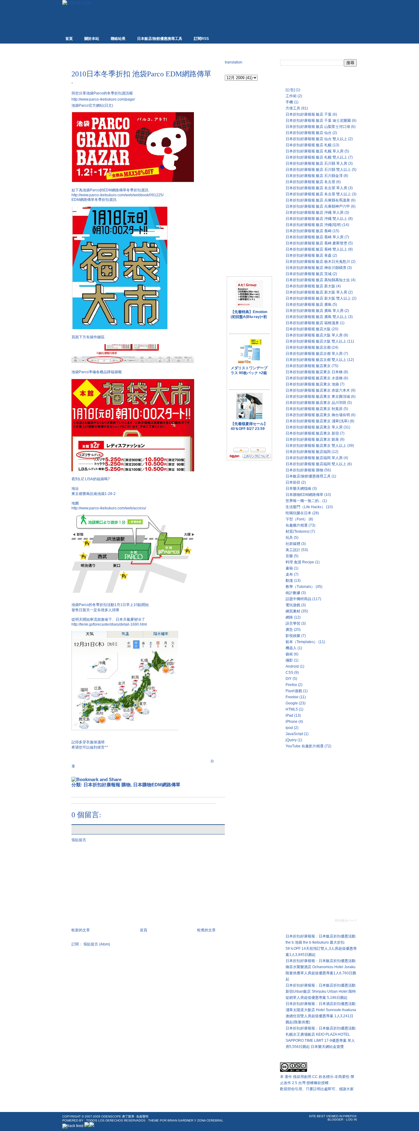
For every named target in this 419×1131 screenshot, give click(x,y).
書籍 (289, 568)
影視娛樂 (293, 636)
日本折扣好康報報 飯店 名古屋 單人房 (316, 188)
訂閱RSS (201, 38)
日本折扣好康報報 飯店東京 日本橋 (314, 372)
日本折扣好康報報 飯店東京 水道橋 (314, 378)
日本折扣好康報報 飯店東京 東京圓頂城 (318, 396)
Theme (153, 1120)
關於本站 (91, 38)
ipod (289, 728)
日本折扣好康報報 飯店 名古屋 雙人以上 (318, 194)
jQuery (291, 740)
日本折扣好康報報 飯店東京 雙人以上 (316, 445)
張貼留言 (78, 840)
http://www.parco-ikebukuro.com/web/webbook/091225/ (117, 195)
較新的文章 (80, 930)
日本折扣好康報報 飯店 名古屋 (310, 182)
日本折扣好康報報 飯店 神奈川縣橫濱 (316, 268)
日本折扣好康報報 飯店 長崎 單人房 (315, 237)
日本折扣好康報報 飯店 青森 (309, 255)
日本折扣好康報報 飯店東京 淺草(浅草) (317, 421)
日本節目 (293, 482)
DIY (289, 679)
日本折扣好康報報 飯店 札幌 (309, 145)
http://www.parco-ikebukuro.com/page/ (103, 99)
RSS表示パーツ (346, 920)
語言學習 (293, 623)
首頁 (69, 38)
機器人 (291, 648)
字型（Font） (297, 519)
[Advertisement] (143, 59)
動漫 (289, 580)
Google (292, 703)
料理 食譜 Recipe (300, 562)
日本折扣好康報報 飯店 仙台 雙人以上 (316, 139)
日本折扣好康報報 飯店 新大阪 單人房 (316, 292)
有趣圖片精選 (297, 525)
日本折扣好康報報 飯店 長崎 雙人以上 (316, 249)
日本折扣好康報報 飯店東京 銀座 (312, 439)
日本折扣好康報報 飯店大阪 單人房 (314, 335)
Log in (351, 1119)
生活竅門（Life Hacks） (305, 507)
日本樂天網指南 (298, 488)
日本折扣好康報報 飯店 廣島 (309, 304)
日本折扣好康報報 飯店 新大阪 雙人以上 (318, 298)
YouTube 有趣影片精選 (305, 746)
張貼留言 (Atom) (96, 944)
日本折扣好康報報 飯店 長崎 (309, 231)
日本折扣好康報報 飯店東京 (308, 366)
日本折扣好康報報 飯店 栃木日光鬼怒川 (318, 261)
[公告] (290, 90)
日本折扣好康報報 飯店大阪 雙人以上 (316, 341)
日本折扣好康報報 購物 (107, 784)
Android (292, 666)
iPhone (292, 721)
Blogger (335, 1119)
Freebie (292, 697)
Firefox (291, 685)
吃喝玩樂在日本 (298, 513)
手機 (289, 102)
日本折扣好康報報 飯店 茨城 (309, 274)
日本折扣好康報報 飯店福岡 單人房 (314, 458)
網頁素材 (293, 611)
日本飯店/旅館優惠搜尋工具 (159, 38)
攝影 (289, 660)
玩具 (289, 537)
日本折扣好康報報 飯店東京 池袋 (312, 384)
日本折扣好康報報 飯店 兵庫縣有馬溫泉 (318, 200)
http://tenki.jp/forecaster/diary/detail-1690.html (109, 624)
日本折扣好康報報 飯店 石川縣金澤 (314, 176)
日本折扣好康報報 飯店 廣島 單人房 (315, 311)
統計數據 (293, 593)
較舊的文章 (206, 930)
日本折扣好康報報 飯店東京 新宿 (312, 433)
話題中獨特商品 (298, 599)
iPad (289, 715)
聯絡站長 (118, 38)
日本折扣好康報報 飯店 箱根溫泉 (312, 323)
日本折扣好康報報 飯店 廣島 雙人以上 (316, 317)
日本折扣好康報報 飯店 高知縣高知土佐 (318, 280)
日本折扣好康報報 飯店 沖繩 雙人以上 (316, 219)
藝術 (289, 654)
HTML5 (292, 709)
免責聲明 (142, 1116)
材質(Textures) (297, 531)
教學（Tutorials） (300, 587)
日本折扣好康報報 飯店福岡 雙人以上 (316, 464)
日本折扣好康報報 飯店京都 (308, 347)
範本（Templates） (301, 642)
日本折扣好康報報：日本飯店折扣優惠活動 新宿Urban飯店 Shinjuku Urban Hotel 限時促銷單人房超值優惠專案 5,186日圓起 (321, 991)
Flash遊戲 (294, 691)
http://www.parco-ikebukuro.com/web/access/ (108, 508)
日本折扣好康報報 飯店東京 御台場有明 (318, 415)
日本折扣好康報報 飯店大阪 (308, 329)
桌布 (289, 574)
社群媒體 (293, 544)
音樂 (289, 556)
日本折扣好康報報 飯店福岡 (308, 452)
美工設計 (293, 550)
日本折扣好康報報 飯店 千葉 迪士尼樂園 (318, 120)
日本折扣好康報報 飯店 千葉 (309, 114)
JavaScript (294, 734)
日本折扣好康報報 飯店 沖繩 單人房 (315, 212)
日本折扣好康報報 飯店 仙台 (309, 133)
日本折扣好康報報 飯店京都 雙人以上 (316, 360)
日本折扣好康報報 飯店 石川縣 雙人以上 (318, 169)
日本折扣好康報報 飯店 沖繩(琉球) (313, 225)
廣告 (289, 629)
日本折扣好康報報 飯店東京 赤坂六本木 (318, 390)
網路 (289, 617)
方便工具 (293, 108)
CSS (289, 672)
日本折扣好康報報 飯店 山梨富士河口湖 (318, 127)
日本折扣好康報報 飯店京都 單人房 (314, 353)
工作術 (291, 96)
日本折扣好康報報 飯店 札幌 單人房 (315, 151)
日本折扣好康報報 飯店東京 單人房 (314, 427)
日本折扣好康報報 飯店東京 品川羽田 (316, 403)
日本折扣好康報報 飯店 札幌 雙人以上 (316, 157)
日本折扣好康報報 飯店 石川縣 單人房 (316, 163)
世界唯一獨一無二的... (303, 501)
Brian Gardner (180, 1120)
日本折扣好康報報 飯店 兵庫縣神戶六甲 (318, 206)
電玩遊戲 (293, 605)
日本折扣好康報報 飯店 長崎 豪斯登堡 (316, 243)
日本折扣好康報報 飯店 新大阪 (310, 286)
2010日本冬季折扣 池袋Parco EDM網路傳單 (141, 74)
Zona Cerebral (210, 1120)
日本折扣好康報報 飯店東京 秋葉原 (314, 409)
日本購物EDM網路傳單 (156, 784)
